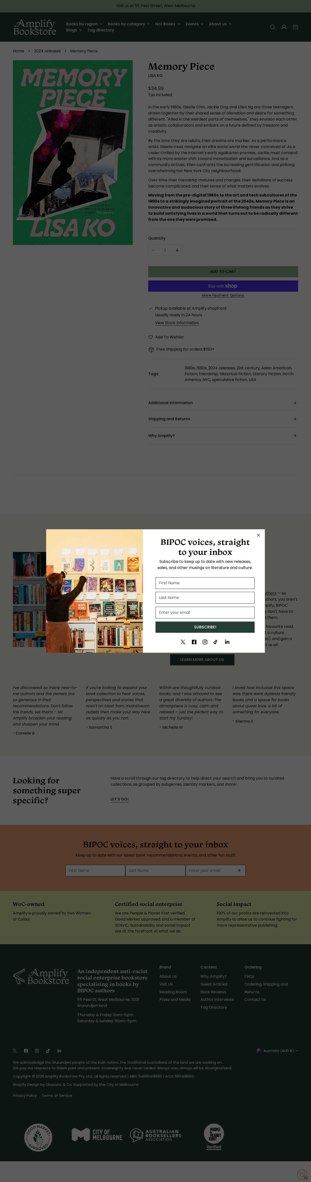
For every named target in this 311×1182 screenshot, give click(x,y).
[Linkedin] (227, 642)
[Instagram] (205, 642)
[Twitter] (183, 642)
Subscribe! (205, 627)
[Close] (258, 535)
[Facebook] (194, 642)
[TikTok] (216, 642)
